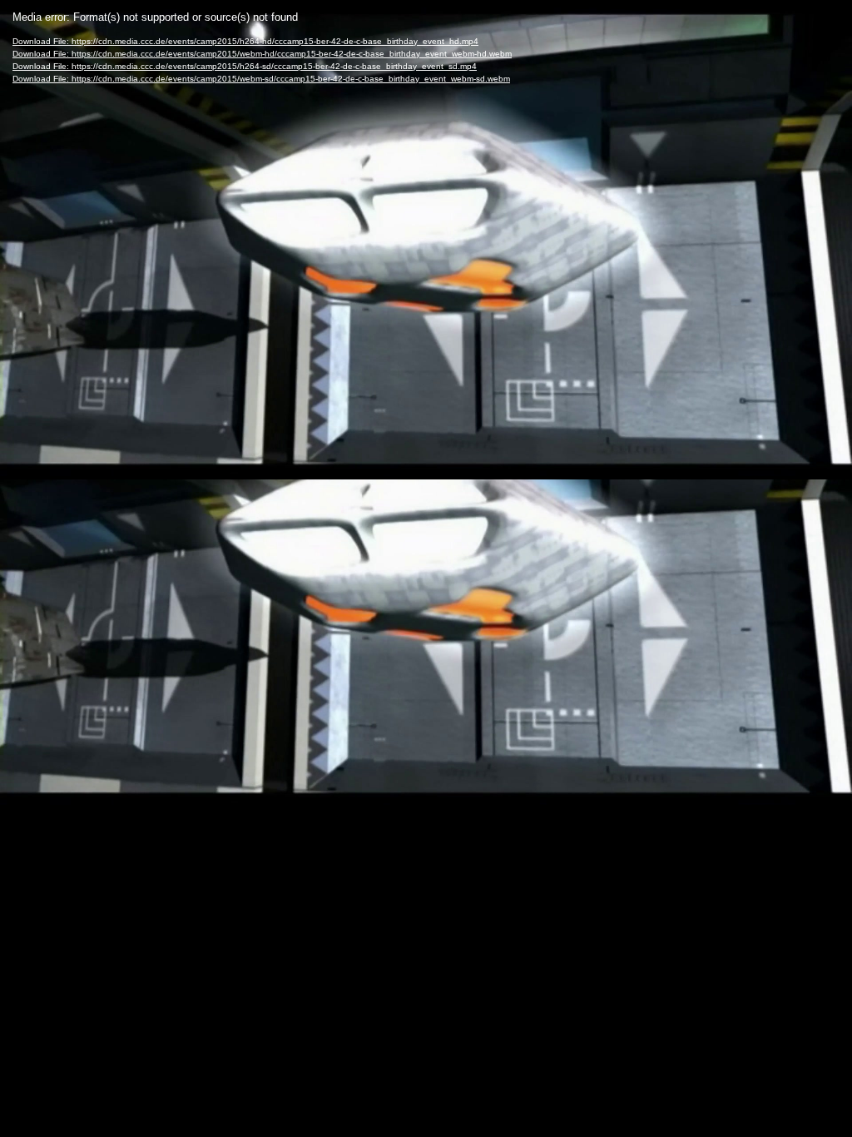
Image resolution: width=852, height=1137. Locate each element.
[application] (426, 568)
